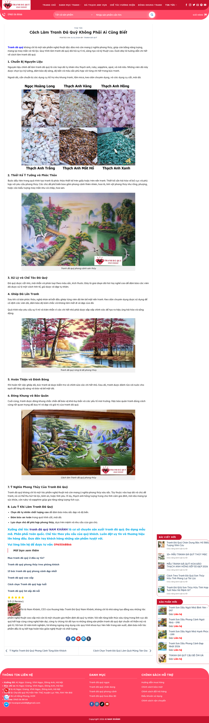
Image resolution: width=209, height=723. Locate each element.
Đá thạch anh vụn (95, 5)
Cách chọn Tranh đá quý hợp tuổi (27, 584)
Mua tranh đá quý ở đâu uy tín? (26, 557)
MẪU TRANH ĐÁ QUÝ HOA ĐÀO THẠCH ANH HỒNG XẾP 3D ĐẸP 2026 (187, 565)
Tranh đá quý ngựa (99, 682)
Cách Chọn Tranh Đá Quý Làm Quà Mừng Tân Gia (120, 650)
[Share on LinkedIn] (83, 638)
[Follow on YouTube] (205, 5)
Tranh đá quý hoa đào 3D (102, 696)
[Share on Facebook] (68, 638)
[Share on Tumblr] (88, 638)
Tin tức (170, 5)
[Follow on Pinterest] (201, 5)
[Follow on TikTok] (102, 704)
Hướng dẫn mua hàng (152, 682)
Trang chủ (49, 5)
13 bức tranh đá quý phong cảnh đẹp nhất (32, 571)
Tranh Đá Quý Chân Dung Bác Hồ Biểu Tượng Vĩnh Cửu (187, 544)
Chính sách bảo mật (152, 687)
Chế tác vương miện (122, 5)
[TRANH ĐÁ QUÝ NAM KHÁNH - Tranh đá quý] (16, 5)
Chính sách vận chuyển (153, 700)
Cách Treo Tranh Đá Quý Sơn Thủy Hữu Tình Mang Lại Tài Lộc (185, 577)
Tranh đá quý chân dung (102, 687)
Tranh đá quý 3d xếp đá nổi (24, 591)
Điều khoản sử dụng (151, 696)
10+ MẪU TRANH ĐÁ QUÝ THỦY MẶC (186, 554)
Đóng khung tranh (150, 5)
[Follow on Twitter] (194, 5)
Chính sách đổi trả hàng (153, 691)
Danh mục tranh (69, 5)
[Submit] (152, 15)
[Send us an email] (197, 5)
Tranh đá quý (90, 38)
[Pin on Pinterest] (78, 638)
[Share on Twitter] (73, 638)
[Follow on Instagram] (190, 5)
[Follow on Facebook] (186, 5)
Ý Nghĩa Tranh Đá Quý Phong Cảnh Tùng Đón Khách (37, 650)
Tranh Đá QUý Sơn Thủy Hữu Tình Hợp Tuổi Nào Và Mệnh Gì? (187, 589)
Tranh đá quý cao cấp (21, 577)
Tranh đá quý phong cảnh (103, 691)
